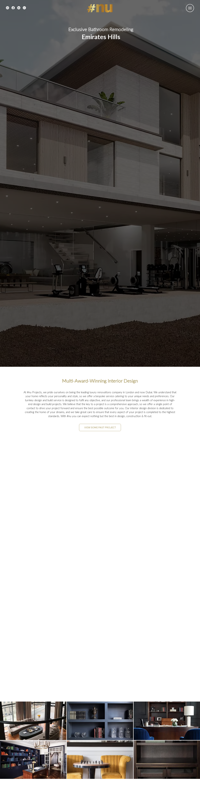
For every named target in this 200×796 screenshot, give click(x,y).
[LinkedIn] (18, 7)
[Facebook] (13, 7)
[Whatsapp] (24, 7)
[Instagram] (7, 7)
